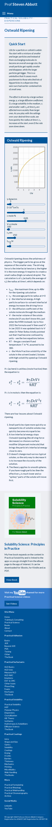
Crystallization (10, 715)
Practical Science (11, 622)
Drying (7, 753)
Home (7, 617)
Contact (8, 631)
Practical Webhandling (14, 790)
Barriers (7, 758)
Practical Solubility (12, 704)
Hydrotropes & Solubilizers (16, 724)
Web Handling (10, 772)
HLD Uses (8, 670)
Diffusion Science (11, 726)
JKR (6, 643)
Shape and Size (11, 742)
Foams (7, 689)
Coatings (8, 750)
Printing (8, 767)
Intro (6, 739)
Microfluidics (9, 769)
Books (7, 625)
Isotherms (8, 721)
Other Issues (9, 683)
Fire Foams (9, 692)
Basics (7, 640)
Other (7, 654)
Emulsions (8, 678)
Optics (7, 744)
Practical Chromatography (16, 793)
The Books (9, 775)
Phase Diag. (9, 686)
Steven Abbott (20, 4)
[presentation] (24, 382)
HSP (6, 707)
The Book (8, 657)
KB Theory (9, 718)
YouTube (8, 808)
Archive (7, 796)
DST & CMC (9, 681)
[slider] (10, 204)
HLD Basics (9, 667)
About (7, 628)
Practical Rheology (12, 787)
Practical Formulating (13, 785)
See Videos (11, 603)
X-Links (7, 756)
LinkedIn (8, 806)
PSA (6, 649)
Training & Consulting (13, 620)
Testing (7, 651)
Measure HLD (10, 672)
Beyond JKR (9, 646)
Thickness (8, 761)
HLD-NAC (8, 675)
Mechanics (9, 764)
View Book (11, 579)
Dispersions (9, 713)
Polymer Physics (11, 710)
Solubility (8, 747)
